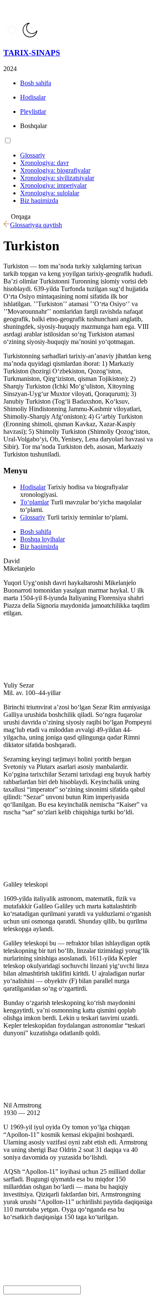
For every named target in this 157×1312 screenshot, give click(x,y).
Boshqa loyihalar (42, 539)
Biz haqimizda (39, 546)
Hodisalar (33, 487)
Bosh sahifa (35, 531)
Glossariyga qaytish (36, 224)
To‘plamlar (34, 502)
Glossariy (32, 517)
